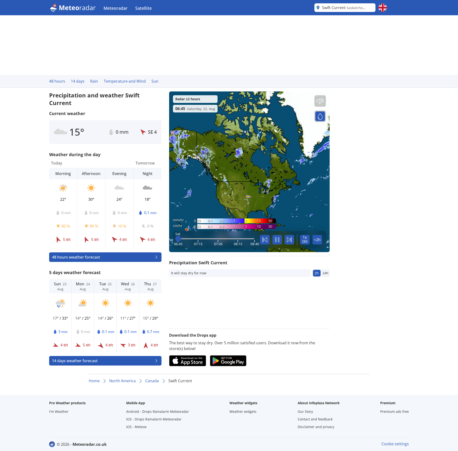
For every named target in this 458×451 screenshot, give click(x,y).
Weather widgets (242, 411)
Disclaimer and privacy (316, 426)
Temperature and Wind (125, 81)
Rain (94, 81)
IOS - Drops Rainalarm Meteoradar (154, 419)
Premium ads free (394, 411)
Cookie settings (395, 443)
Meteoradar (116, 8)
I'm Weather (58, 411)
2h (317, 273)
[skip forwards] (289, 239)
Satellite (143, 8)
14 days (77, 81)
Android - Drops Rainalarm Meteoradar (157, 411)
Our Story (305, 411)
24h (325, 273)
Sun (154, 81)
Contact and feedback (315, 419)
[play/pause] (277, 239)
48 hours (57, 81)
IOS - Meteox (136, 426)
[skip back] (265, 239)
